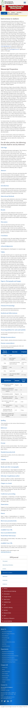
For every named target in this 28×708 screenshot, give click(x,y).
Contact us (5, 584)
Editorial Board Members (8, 565)
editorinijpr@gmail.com (6, 552)
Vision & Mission (5, 635)
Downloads (5, 580)
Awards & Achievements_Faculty (8, 642)
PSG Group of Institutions (7, 631)
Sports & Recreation (6, 671)
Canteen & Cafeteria (6, 679)
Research (13, 12)
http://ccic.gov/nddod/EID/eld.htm (8, 532)
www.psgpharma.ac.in (7, 698)
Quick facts (4, 644)
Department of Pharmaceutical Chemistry (10, 655)
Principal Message (5, 637)
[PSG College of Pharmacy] (14, 2)
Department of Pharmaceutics (8, 651)
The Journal (5, 561)
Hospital (3, 681)
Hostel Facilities (5, 677)
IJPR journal (19, 12)
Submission (5, 576)
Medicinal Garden (5, 675)
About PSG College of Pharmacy (8, 633)
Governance (4, 639)
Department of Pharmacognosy (8, 657)
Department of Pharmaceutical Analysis (10, 659)
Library (3, 669)
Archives (4, 568)
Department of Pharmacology (8, 653)
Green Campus (5, 673)
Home (8, 12)
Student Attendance (6, 646)
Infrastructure (4, 667)
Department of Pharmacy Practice (8, 661)
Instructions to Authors (7, 572)
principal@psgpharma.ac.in (9, 697)
